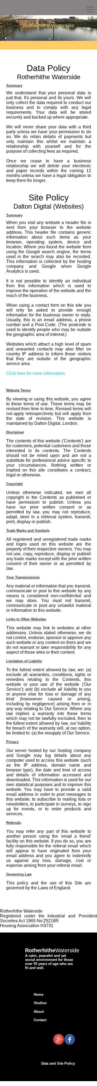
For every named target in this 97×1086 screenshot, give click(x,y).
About (39, 1012)
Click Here (86, 1074)
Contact (40, 1020)
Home (38, 995)
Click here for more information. (36, 373)
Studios (40, 1003)
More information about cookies (29, 1082)
